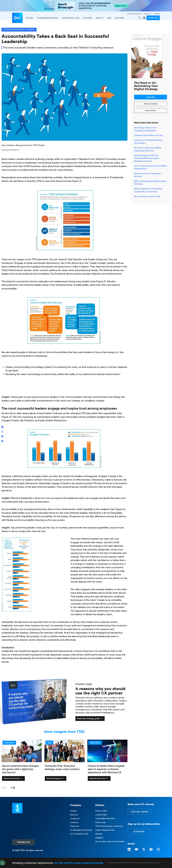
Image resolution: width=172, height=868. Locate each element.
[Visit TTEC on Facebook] (151, 849)
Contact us (153, 18)
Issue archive (150, 110)
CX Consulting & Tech (79, 834)
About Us (74, 814)
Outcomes (74, 826)
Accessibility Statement (105, 818)
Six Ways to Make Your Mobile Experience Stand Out (147, 149)
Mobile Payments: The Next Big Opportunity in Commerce (148, 190)
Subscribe (150, 97)
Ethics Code (100, 822)
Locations (74, 822)
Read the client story (12, 778)
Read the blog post (54, 778)
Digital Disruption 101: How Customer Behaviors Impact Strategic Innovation (146, 158)
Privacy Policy (101, 811)
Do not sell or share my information (110, 841)
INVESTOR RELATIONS (134, 14)
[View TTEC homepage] (17, 18)
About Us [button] (100, 18)
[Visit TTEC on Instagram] (158, 849)
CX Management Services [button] (47, 18)
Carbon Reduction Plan (105, 830)
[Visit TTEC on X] (143, 849)
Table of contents (150, 104)
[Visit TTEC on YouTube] (136, 849)
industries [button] (87, 18)
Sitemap (98, 834)
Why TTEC (29, 18)
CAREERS (157, 14)
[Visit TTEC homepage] (17, 808)
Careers (73, 811)
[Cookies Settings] (2, 862)
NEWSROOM (147, 14)
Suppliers (99, 837)
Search (139, 17)
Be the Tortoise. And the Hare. (147, 196)
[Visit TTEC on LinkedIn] (129, 849)
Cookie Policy (101, 814)
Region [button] (144, 17)
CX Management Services (81, 830)
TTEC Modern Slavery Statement (109, 826)
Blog (109, 18)
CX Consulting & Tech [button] (70, 18)
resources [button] (119, 18)
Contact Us (23, 842)
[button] (13, 788)
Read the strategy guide (88, 718)
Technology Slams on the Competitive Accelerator (145, 129)
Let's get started (139, 811)
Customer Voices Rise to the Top (148, 135)
